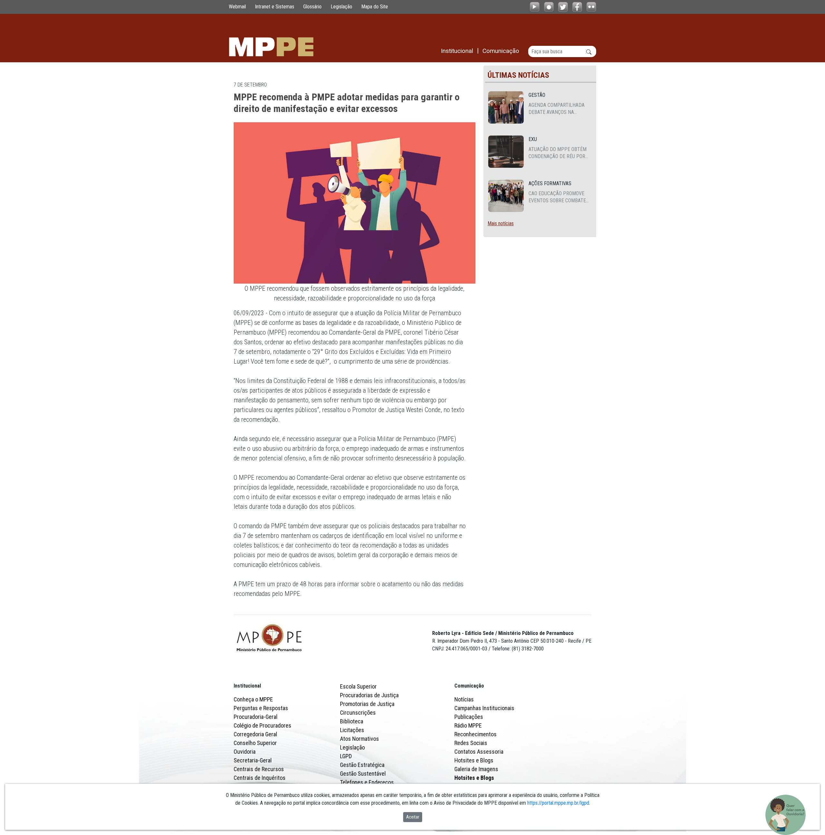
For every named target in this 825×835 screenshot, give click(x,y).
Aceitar (412, 817)
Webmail (237, 7)
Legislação (341, 7)
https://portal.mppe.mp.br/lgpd (558, 803)
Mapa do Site (374, 7)
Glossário (312, 7)
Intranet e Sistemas (274, 7)
